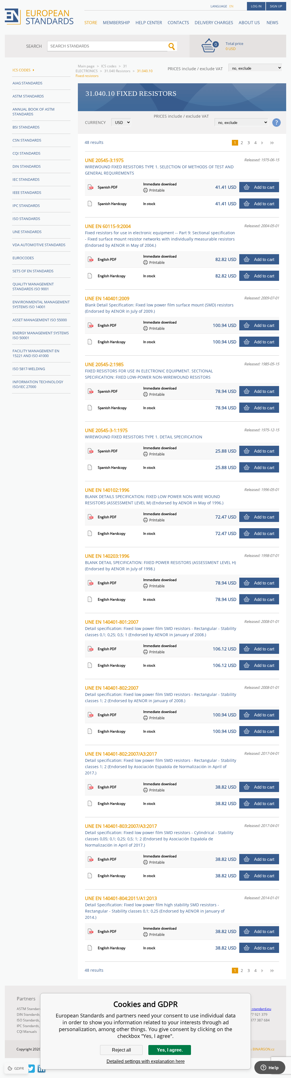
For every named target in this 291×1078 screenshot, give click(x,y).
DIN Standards (27, 166)
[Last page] (274, 143)
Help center (149, 22)
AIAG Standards (27, 83)
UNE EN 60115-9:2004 (160, 235)
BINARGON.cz (264, 1049)
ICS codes (109, 66)
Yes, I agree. (170, 1050)
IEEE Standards (27, 192)
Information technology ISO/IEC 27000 (38, 384)
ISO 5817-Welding (29, 368)
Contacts (178, 22)
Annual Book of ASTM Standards (34, 112)
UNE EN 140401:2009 (159, 304)
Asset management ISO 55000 (40, 319)
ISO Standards (26, 218)
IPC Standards (26, 205)
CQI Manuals (27, 1031)
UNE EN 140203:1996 (160, 562)
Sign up (276, 6)
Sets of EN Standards (33, 270)
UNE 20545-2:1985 (149, 370)
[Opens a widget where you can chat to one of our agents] (269, 1068)
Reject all (121, 1050)
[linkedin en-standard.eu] (41, 1071)
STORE (90, 22)
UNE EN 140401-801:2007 (160, 628)
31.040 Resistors (117, 71)
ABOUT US (250, 22)
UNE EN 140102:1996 (154, 496)
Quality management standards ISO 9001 (33, 286)
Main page (86, 66)
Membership (116, 22)
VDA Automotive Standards (39, 244)
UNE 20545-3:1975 (159, 166)
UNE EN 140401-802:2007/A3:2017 (160, 763)
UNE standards (27, 231)
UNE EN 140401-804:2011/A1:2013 (155, 907)
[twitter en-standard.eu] (30, 1071)
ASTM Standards (28, 96)
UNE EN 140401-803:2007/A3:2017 (159, 835)
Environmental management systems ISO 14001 (41, 304)
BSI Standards (26, 127)
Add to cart (264, 187)
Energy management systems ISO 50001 (41, 335)
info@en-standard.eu (254, 1008)
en (231, 6)
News (272, 22)
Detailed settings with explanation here (146, 1061)
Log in (256, 6)
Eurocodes (23, 257)
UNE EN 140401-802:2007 (160, 694)
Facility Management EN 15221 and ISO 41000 (36, 353)
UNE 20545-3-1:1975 (143, 433)
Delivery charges (214, 22)
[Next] (264, 143)
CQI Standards (26, 153)
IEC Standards (26, 179)
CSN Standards (27, 140)
